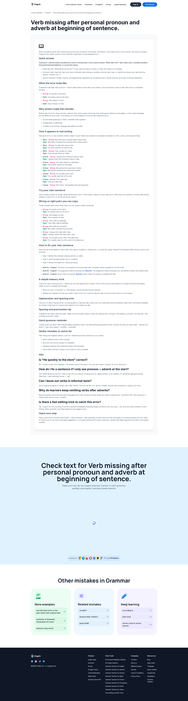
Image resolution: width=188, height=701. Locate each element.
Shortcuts (91, 663)
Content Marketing (94, 673)
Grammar (48, 13)
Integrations (151, 676)
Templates (150, 666)
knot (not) (126, 617)
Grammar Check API (94, 679)
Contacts (134, 659)
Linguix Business (120, 4)
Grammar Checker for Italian (114, 676)
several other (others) (88, 617)
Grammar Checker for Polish (114, 686)
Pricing (108, 4)
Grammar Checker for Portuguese (116, 683)
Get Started (150, 4)
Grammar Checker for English (114, 666)
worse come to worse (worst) (131, 624)
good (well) (84, 623)
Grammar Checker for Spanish (115, 669)
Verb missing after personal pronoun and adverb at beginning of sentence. (77, 13)
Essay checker (152, 669)
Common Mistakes (37, 13)
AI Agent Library (93, 669)
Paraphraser (151, 673)
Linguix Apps (92, 659)
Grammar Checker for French (114, 679)
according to (127, 610)
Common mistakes (150, 681)
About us (134, 663)
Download (88, 4)
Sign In (135, 4)
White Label (92, 676)
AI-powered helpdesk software (115, 659)
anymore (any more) (44, 628)
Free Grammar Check (74, 4)
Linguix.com (51, 666)
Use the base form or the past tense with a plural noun (48, 611)
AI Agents (99, 4)
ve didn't (83, 610)
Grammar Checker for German (115, 673)
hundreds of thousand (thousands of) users (45, 620)
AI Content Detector (111, 663)
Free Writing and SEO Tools (114, 693)
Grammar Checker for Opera (114, 689)
